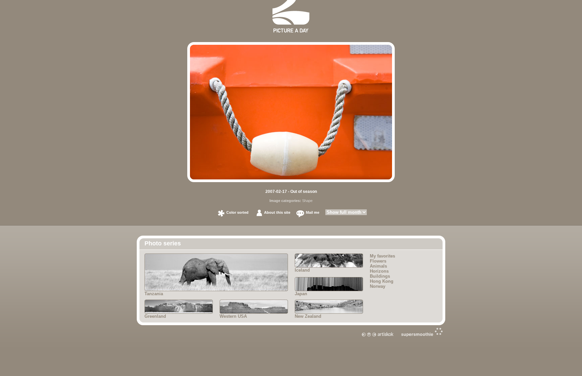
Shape (307, 201)
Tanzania (153, 293)
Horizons (379, 271)
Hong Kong (381, 281)
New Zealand (308, 316)
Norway (377, 286)
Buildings (380, 276)
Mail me (312, 212)
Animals (378, 266)
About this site (277, 212)
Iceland (302, 270)
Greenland (155, 316)
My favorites (382, 256)
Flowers (378, 261)
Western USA (233, 316)
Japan (301, 293)
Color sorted (237, 212)
